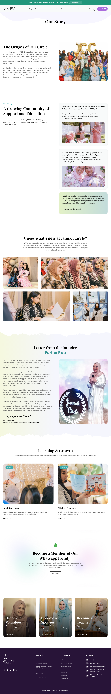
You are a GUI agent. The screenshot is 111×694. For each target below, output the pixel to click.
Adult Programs (40, 660)
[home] (10, 9)
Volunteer (63, 660)
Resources (72, 9)
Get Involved (65, 655)
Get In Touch (90, 655)
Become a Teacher (66, 666)
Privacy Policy (40, 674)
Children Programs (41, 663)
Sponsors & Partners (66, 663)
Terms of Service (41, 677)
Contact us (81, 9)
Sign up (91, 9)
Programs (39, 655)
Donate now (64, 678)
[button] (35, 8)
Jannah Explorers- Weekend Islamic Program (44, 667)
